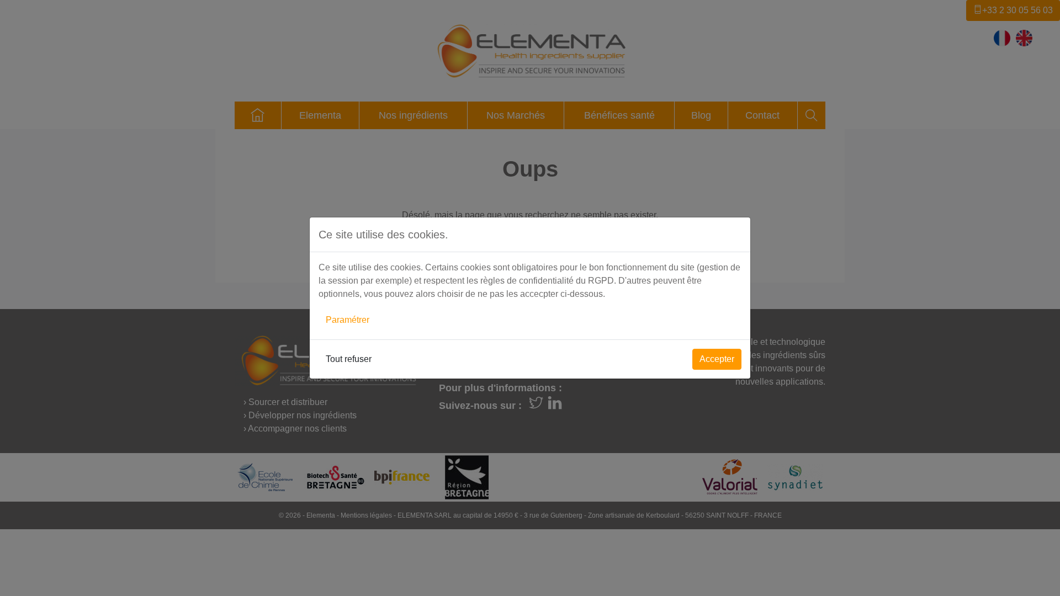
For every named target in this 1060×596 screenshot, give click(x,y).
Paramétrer (347, 319)
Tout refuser (349, 359)
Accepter (716, 359)
